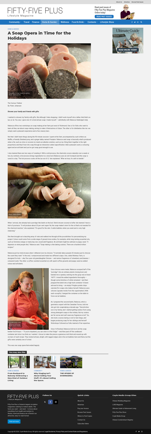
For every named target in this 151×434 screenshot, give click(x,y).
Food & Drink (78, 22)
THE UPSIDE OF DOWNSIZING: (67, 374)
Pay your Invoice (83, 408)
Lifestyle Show (107, 22)
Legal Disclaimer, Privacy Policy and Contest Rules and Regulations (66, 431)
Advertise (127, 2)
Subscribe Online (83, 424)
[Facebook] (50, 402)
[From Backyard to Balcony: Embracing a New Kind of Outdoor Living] (19, 362)
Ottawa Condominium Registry (122, 420)
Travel (26, 22)
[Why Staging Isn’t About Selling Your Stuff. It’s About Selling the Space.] (45, 362)
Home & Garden (49, 22)
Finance (35, 22)
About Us (119, 2)
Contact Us (81, 420)
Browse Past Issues (137, 2)
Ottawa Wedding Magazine (121, 401)
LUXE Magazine (117, 405)
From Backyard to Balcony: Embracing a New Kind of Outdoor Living (18, 376)
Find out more (14, 421)
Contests (92, 22)
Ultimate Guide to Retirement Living (124, 408)
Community (14, 22)
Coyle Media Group (118, 416)
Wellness (65, 22)
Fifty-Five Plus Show (119, 412)
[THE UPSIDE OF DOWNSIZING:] (71, 362)
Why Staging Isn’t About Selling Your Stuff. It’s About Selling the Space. (45, 376)
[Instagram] (56, 402)
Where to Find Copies (85, 416)
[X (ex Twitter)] (45, 402)
